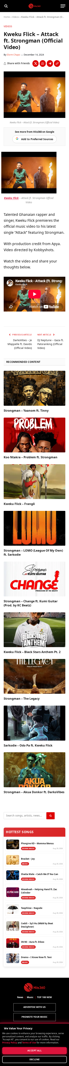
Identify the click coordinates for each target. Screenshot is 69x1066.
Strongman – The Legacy (22, 699)
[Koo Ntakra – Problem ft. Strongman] (34, 435)
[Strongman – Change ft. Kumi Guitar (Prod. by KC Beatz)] (34, 579)
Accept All (34, 1050)
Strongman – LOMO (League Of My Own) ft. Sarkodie (33, 552)
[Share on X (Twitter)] (35, 63)
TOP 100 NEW (44, 997)
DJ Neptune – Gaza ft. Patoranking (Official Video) (50, 344)
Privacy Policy (9, 1042)
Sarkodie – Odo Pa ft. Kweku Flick (28, 745)
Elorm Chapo (13, 54)
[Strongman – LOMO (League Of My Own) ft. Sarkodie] (34, 528)
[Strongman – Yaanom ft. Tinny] (34, 388)
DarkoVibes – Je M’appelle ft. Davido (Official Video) (20, 344)
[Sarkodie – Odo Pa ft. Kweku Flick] (34, 723)
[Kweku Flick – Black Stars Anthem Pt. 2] (34, 629)
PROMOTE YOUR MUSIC (34, 1016)
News (20, 997)
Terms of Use (29, 1042)
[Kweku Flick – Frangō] (34, 481)
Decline (34, 1059)
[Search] (6, 6)
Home (7, 17)
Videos (15, 17)
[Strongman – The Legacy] (34, 676)
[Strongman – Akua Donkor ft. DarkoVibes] (34, 769)
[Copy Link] (57, 63)
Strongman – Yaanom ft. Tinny (26, 411)
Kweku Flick (11, 198)
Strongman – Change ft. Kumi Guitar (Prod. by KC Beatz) (31, 603)
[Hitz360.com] (34, 6)
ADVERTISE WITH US (34, 1007)
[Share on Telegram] (50, 63)
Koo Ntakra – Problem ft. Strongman (30, 457)
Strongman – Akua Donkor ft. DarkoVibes (34, 792)
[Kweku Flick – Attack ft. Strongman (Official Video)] (34, 117)
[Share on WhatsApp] (43, 63)
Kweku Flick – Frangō (19, 504)
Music (30, 997)
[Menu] (63, 6)
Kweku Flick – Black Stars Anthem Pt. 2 (32, 652)
